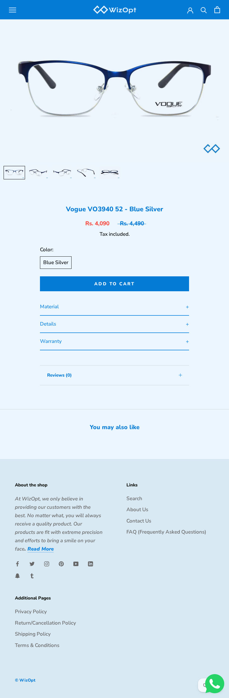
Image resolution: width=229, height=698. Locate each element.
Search (134, 498)
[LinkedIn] (90, 563)
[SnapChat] (17, 575)
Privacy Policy (31, 611)
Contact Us (138, 520)
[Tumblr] (32, 575)
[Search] (204, 10)
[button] (14, 172)
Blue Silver (55, 262)
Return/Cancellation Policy (45, 623)
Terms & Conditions (37, 645)
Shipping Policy (33, 634)
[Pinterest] (61, 563)
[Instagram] (46, 563)
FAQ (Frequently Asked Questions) (166, 531)
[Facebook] (17, 563)
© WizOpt (25, 680)
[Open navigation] (12, 9)
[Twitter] (32, 563)
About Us (137, 509)
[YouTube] (75, 563)
